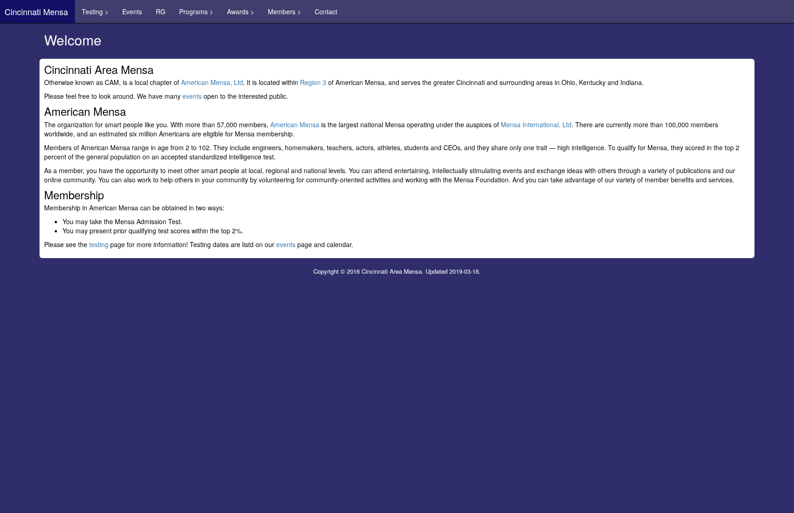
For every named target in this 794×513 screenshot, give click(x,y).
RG (160, 11)
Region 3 (313, 82)
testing (98, 244)
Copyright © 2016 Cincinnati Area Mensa (367, 271)
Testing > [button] (95, 11)
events (192, 96)
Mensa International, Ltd (536, 124)
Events (132, 11)
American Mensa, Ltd (212, 82)
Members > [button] (284, 11)
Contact (326, 11)
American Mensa (294, 124)
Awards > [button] (240, 11)
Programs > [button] (196, 11)
